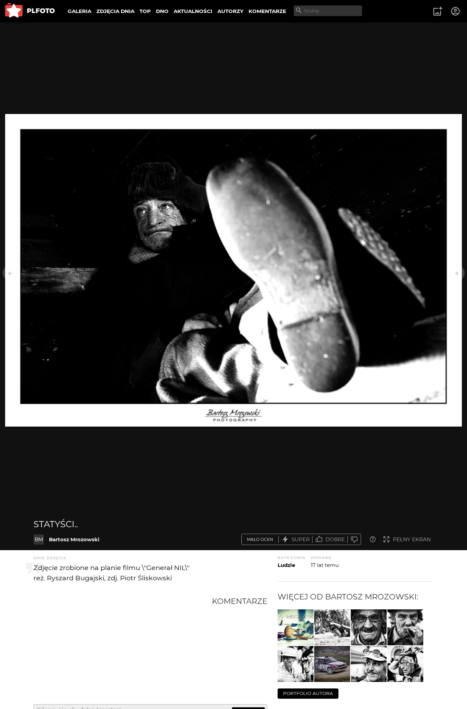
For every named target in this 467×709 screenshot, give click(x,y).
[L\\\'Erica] (369, 664)
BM (39, 539)
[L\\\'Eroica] (332, 627)
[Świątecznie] (295, 627)
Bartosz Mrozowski (74, 539)
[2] (369, 627)
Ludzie (286, 565)
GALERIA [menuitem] (79, 11)
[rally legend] (332, 664)
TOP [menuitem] (145, 11)
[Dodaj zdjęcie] (437, 11)
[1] (405, 627)
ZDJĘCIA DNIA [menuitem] (115, 11)
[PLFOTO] (30, 11)
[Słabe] (354, 539)
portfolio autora (308, 693)
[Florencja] (295, 664)
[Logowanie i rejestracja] (455, 11)
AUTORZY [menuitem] (230, 11)
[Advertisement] (123, 648)
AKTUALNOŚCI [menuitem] (193, 11)
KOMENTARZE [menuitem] (267, 11)
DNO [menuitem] (162, 11)
